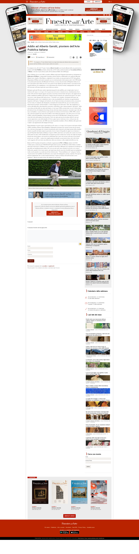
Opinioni (63, 29)
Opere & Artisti (38, 29)
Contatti (75, 15)
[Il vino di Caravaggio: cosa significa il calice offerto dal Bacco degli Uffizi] (98, 153)
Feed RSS (74, 527)
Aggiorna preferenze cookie (93, 538)
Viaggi (70, 29)
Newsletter (68, 15)
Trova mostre (86, 29)
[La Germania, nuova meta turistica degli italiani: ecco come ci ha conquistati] (98, 365)
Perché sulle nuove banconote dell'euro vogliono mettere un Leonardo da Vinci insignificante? (96, 320)
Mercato (89, 31)
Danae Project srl (81, 538)
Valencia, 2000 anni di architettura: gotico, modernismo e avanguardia (96, 244)
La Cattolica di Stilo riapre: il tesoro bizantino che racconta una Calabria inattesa (97, 145)
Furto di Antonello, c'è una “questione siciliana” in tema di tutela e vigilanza (98, 425)
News (29, 29)
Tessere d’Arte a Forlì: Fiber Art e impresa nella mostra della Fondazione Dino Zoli (97, 269)
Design (77, 29)
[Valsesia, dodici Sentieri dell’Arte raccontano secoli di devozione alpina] (98, 215)
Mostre (53, 31)
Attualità (46, 31)
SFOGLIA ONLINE (36, 508)
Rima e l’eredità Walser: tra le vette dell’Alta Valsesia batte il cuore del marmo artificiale (97, 232)
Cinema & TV (98, 31)
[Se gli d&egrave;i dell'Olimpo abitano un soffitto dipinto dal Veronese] (98, 190)
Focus (67, 31)
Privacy (86, 538)
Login (88, 1)
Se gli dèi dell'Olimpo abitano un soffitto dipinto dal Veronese (98, 195)
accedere (44, 266)
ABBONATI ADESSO (69, 516)
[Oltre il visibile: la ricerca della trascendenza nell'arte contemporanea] (98, 391)
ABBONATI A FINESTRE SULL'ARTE (55, 213)
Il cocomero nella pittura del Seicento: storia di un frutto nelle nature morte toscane (97, 182)
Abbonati (97, 1)
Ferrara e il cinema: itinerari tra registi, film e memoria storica (97, 257)
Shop (103, 29)
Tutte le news (38, 31)
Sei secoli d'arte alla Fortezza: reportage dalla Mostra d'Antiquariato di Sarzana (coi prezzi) (97, 412)
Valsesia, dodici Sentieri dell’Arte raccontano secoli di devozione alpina (97, 220)
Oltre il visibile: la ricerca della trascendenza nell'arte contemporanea (97, 386)
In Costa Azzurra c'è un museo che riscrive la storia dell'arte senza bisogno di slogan (97, 170)
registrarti (51, 266)
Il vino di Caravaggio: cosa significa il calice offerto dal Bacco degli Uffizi (97, 157)
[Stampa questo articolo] (73, 57)
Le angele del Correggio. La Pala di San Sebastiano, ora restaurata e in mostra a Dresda (98, 399)
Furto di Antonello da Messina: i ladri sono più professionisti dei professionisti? (97, 334)
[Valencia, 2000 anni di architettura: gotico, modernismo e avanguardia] (98, 240)
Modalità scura (90, 527)
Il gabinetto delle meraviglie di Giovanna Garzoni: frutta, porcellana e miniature (96, 438)
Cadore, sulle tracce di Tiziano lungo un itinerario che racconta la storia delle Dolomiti (97, 207)
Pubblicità (83, 15)
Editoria (82, 31)
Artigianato (74, 31)
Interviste (60, 31)
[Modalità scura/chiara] (80, 58)
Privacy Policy (82, 527)
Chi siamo (59, 15)
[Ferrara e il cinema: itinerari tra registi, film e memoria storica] (98, 253)
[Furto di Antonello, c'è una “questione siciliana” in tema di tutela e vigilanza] (98, 430)
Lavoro (96, 29)
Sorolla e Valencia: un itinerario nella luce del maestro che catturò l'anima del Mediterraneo (97, 282)
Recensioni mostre (52, 29)
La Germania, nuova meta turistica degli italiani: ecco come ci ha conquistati (98, 360)
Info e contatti (60, 527)
